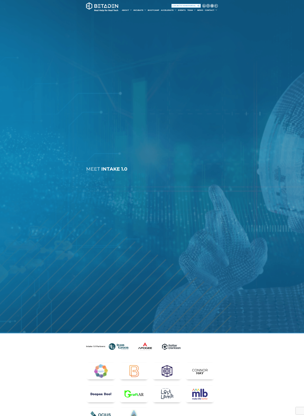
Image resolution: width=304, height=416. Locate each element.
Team (190, 10)
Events (182, 10)
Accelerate (167, 10)
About (125, 10)
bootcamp (153, 10)
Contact (210, 10)
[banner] (102, 7)
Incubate (138, 10)
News (200, 10)
